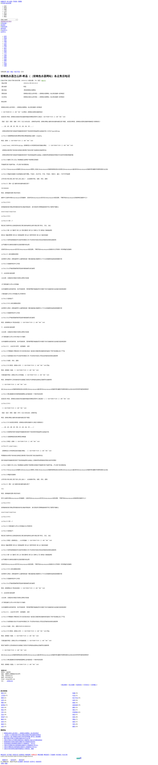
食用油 (3, 705)
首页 (8, 71)
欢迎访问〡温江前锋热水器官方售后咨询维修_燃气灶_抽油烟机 (22, 736)
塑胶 (2, 702)
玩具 (2, 700)
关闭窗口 (93, 684)
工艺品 (3, 695)
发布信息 (26, 761)
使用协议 (21, 754)
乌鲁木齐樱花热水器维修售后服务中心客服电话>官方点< (20, 747)
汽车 (2, 712)
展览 (2, 693)
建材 (73, 707)
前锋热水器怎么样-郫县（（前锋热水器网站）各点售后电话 (21, 733)
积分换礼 (58, 754)
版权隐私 (28, 754)
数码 (2, 719)
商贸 (73, 714)
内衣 (2, 707)
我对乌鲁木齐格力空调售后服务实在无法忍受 (17, 738)
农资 (2, 721)
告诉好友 (79, 684)
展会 (12, 71)
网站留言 (46, 754)
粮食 (73, 702)
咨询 (73, 700)
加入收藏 (71, 684)
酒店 (73, 709)
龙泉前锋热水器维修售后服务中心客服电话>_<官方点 (19, 743)
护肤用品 (75, 712)
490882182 (10, 681)
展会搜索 (64, 684)
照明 (2, 698)
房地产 (3, 717)
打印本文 (86, 684)
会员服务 (20, 761)
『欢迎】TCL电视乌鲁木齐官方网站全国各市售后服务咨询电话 (22, 735)
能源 (2, 724)
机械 (73, 693)
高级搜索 (3, 21)
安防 (73, 724)
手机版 (15, 1)
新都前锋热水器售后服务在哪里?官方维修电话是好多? (19, 741)
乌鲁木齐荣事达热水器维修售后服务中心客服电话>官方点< (21, 745)
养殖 (73, 719)
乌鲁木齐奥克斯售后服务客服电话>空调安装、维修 (19, 748)
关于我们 (9, 754)
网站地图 (40, 754)
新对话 (21, 760)
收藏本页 (3, 1)
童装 (73, 721)
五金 (2, 714)
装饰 (73, 717)
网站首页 (3, 754)
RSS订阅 (64, 754)
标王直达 (9, 21)
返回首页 (38, 761)
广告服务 (52, 754)
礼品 (73, 695)
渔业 (2, 709)
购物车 (4, 760)
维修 (6, 763)
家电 (2, 763)
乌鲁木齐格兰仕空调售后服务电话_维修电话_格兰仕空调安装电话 (23, 740)
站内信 (13, 760)
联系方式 (15, 754)
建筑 (73, 726)
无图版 (20, 1)
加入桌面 (9, 1)
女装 (2, 726)
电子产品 (17, 71)
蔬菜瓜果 (75, 705)
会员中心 (32, 761)
